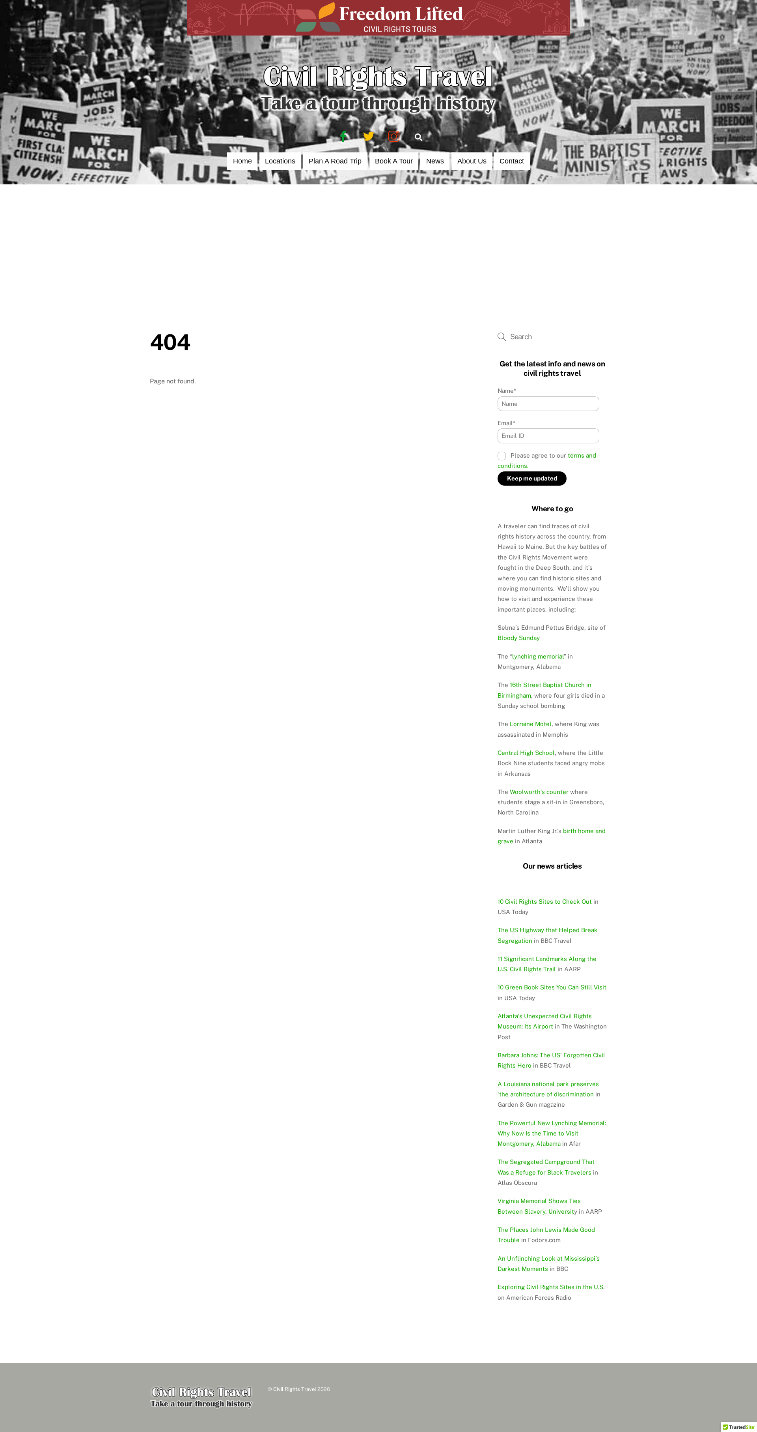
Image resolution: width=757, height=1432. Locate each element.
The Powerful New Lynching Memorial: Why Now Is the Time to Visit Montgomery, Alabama (552, 1133)
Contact (512, 161)
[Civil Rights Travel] (378, 113)
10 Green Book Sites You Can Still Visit (552, 987)
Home (242, 161)
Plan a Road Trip (335, 161)
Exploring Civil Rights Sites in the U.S (550, 1287)
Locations (280, 161)
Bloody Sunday (519, 637)
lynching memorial (538, 656)
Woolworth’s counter (539, 791)
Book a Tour (394, 161)
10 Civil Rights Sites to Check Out (545, 901)
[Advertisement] (378, 243)
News (435, 161)
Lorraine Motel (531, 724)
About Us (472, 161)
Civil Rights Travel (294, 1389)
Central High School (526, 752)
